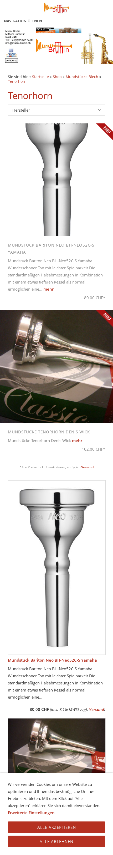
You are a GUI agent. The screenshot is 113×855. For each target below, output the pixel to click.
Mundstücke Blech (82, 76)
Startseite (40, 76)
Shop (57, 76)
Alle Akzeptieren (56, 827)
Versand (87, 467)
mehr (48, 289)
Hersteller (21, 110)
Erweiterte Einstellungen (31, 812)
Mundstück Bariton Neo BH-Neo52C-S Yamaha (52, 660)
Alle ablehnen (56, 841)
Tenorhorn (17, 81)
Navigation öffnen (23, 20)
